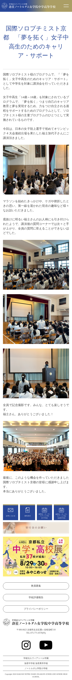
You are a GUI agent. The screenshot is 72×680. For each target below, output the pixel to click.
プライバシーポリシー (36, 609)
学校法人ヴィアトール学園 (36, 658)
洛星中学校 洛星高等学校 (36, 663)
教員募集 (36, 586)
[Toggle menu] (66, 6)
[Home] (29, 6)
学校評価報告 (36, 597)
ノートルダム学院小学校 (36, 668)
